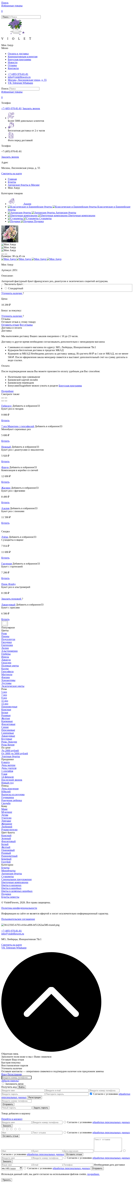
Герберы (6, 654)
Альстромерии (9, 651)
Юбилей (6, 791)
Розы (4, 633)
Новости (12, 62)
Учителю (6, 817)
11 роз (4, 700)
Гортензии (7, 645)
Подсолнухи (8, 639)
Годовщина (7, 797)
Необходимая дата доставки (109, 1164)
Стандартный (15, 288)
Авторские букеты (11, 873)
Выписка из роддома (13, 794)
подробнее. (93, 1174)
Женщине (6, 823)
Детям (4, 815)
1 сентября (7, 771)
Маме (4, 809)
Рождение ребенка (11, 800)
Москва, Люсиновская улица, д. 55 (27, 80)
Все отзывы (26, 324)
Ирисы (5, 656)
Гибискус (6, 405)
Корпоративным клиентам (22, 56)
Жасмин (5, 487)
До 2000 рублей (10, 750)
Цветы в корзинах (11, 885)
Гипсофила (7, 671)
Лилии (5, 648)
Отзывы (12, 65)
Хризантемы (8, 680)
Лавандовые (8, 735)
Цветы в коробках (11, 888)
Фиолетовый (8, 841)
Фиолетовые (8, 724)
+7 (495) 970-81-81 (18, 74)
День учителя (8, 768)
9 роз (4, 697)
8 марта (5, 762)
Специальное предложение (16, 879)
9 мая (4, 774)
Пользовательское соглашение (18, 919)
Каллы (5, 668)
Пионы (5, 636)
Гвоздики (6, 642)
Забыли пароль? (10, 1080)
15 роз (4, 703)
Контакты (13, 68)
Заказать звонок (31, 108)
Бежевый (6, 858)
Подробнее (7, 391)
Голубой (6, 861)
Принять (7, 1180)
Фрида (5, 467)
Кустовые (6, 738)
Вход (4, 1074)
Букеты (5, 867)
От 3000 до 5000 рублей (14, 753)
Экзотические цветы (12, 686)
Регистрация (15, 1074)
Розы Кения (7, 744)
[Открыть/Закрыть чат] (4, 623)
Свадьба (5, 803)
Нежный (6, 446)
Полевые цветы (10, 665)
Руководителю (9, 829)
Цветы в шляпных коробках (17, 891)
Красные (6, 709)
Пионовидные (9, 706)
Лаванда (6, 659)
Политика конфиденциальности (19, 908)
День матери (8, 765)
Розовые (6, 715)
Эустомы (6, 683)
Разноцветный (9, 856)
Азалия (5, 508)
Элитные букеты (10, 756)
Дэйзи (4, 537)
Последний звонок (11, 779)
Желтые (5, 718)
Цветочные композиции (14, 882)
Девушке (6, 820)
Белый (4, 844)
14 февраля (7, 776)
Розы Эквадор (9, 741)
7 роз (4, 694)
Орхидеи (6, 662)
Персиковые (8, 730)
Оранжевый (8, 850)
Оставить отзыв (10, 324)
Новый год (7, 782)
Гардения (6, 563)
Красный (6, 835)
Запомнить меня (14, 1083)
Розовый (6, 853)
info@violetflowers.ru (19, 77)
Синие (5, 727)
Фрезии (5, 677)
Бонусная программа (19, 59)
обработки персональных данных (111, 1122)
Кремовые (7, 721)
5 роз (4, 692)
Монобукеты (8, 870)
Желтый (5, 847)
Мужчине (6, 812)
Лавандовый (8, 604)
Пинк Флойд (8, 584)
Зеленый (6, 838)
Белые (4, 712)
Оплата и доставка (18, 53)
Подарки (6, 894)
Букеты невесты (10, 897)
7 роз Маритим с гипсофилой (17, 426)
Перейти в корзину (12, 1119)
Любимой (6, 826)
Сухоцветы (7, 876)
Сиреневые (7, 733)
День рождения (9, 788)
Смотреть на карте (11, 173)
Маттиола (6, 674)
